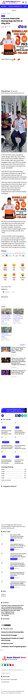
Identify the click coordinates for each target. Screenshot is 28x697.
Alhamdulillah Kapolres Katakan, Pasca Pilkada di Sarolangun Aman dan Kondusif (20, 432)
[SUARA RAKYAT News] (11, 2)
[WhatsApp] (25, 415)
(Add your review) (6, 480)
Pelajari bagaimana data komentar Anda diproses (13, 527)
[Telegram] (22, 415)
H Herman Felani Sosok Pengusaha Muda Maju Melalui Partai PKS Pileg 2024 (6, 318)
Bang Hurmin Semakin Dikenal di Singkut (6, 335)
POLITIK (3, 16)
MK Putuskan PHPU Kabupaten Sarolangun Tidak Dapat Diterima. (6, 432)
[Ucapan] (3, 594)
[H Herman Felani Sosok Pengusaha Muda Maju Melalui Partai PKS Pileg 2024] (6, 311)
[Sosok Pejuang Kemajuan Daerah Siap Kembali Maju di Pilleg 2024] (18, 311)
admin (2, 26)
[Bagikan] (25, 26)
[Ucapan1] (14, 10)
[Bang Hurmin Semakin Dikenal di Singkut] (6, 330)
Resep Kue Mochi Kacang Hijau (12, 632)
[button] (23, 2)
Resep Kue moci (7, 643)
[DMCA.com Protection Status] (6, 625)
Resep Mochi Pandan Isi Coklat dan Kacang (12, 639)
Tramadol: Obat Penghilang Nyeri (13, 647)
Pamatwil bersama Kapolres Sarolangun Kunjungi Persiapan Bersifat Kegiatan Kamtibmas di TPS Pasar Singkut (7, 447)
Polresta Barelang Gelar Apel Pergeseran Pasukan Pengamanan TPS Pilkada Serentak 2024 (20, 447)
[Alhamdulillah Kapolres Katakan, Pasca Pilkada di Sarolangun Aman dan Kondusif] (21, 425)
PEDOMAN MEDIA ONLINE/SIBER (9, 679)
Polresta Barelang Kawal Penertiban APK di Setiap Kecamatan (6, 461)
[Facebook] (16, 415)
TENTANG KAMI (5, 682)
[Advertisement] (14, 76)
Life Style (10, 629)
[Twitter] (19, 415)
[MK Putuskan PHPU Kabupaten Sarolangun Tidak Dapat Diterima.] (7, 425)
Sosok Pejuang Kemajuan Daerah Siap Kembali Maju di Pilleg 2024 (18, 317)
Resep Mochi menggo (9, 635)
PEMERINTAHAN (5, 442)
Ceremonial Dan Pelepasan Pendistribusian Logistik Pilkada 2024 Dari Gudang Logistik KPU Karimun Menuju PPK (20, 461)
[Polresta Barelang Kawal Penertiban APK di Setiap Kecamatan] (7, 455)
